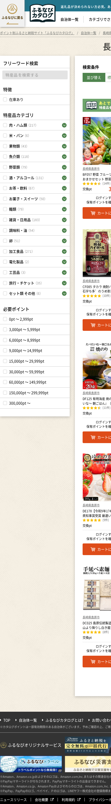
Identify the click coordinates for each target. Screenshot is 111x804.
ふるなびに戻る (12, 17)
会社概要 (41, 799)
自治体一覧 (69, 19)
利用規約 (68, 799)
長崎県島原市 (91, 168)
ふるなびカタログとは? (64, 720)
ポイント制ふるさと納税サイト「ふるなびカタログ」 (37, 33)
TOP (6, 720)
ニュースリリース (13, 799)
